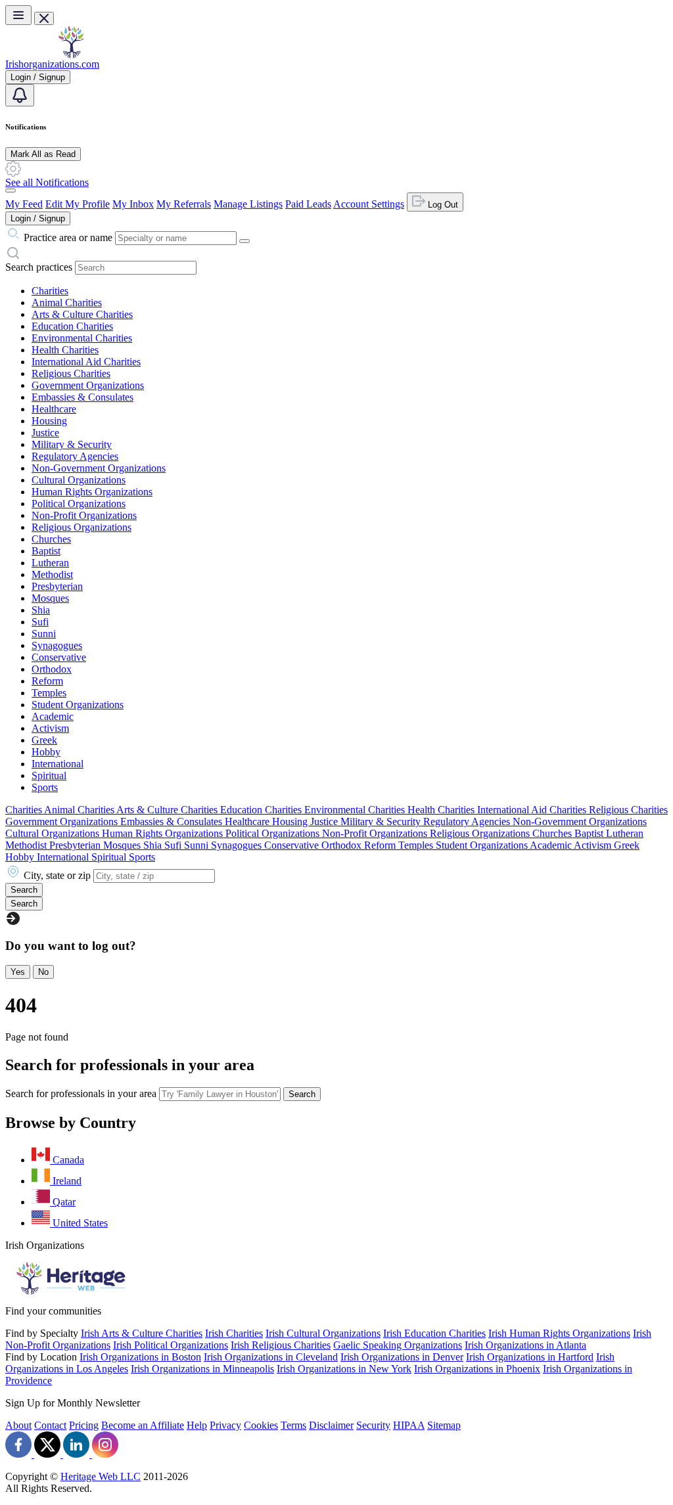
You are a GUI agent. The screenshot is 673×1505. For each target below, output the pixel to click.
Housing (49, 420)
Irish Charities (234, 1333)
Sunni (44, 633)
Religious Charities (71, 373)
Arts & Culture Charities (82, 314)
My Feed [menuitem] (24, 204)
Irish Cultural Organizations (323, 1333)
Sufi (40, 621)
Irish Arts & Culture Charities (141, 1333)
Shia (41, 610)
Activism (50, 728)
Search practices (38, 267)
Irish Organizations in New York (344, 1368)
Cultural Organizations (79, 479)
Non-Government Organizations (99, 468)
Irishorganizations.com (52, 64)
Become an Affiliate (142, 1425)
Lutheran (50, 562)
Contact (50, 1425)
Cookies (261, 1425)
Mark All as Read (43, 154)
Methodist (52, 574)
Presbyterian (57, 586)
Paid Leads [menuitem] (308, 204)
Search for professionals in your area (80, 1093)
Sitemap (444, 1425)
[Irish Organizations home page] (71, 54)
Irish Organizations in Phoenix (477, 1368)
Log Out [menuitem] (441, 205)
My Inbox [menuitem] (133, 204)
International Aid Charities (86, 361)
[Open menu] (18, 15)
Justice (45, 432)
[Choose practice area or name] (244, 241)
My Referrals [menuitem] (183, 204)
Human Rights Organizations (92, 491)
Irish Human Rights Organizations (559, 1333)
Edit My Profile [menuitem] (77, 204)
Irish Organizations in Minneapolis (202, 1368)
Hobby (46, 751)
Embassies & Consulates (82, 397)
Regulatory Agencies (75, 456)
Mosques (50, 598)
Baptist (46, 550)
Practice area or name (68, 237)
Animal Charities (67, 302)
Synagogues (57, 645)
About (18, 1425)
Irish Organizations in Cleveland (271, 1356)
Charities (50, 290)
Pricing (84, 1425)
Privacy (225, 1425)
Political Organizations (79, 503)
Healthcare (54, 409)
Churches (51, 539)
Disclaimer (331, 1425)
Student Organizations (78, 704)
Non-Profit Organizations (84, 515)
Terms (293, 1425)
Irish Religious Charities (281, 1345)
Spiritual (49, 775)
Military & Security (72, 444)
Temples (49, 692)
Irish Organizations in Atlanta (525, 1345)
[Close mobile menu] (44, 18)
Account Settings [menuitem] (368, 204)
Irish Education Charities (434, 1333)
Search (302, 1094)
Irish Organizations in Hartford (529, 1356)
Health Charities (65, 349)
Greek (44, 740)
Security (373, 1425)
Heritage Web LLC (100, 1476)
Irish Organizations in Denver (401, 1356)
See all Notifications (47, 182)
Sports (45, 787)
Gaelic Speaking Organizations (397, 1345)
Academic (53, 716)
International (57, 763)
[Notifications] (19, 95)
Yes (18, 972)
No (43, 972)
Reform (47, 680)
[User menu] (10, 190)
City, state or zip (57, 875)
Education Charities (72, 326)
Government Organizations (88, 385)
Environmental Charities (82, 338)
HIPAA (409, 1425)
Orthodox (52, 669)
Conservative (59, 657)
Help (197, 1425)
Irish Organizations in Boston (140, 1356)
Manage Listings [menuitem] (248, 204)
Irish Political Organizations (170, 1345)
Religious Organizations (81, 527)
